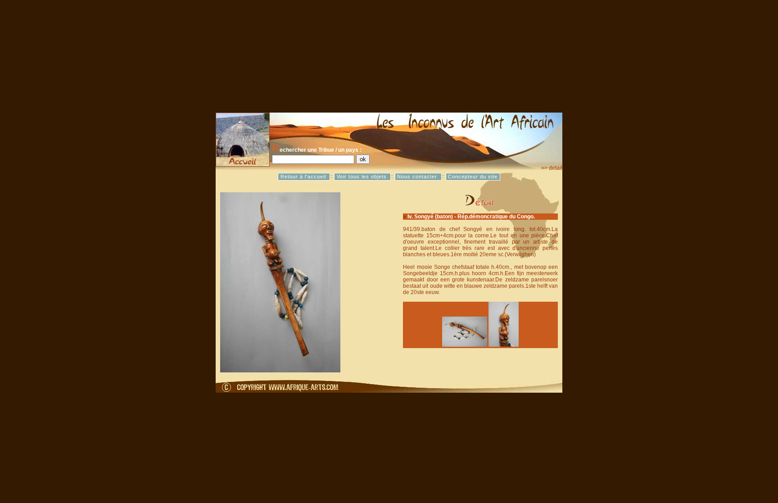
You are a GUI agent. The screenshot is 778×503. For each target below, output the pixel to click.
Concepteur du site (473, 176)
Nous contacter (418, 176)
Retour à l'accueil (304, 176)
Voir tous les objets (363, 176)
